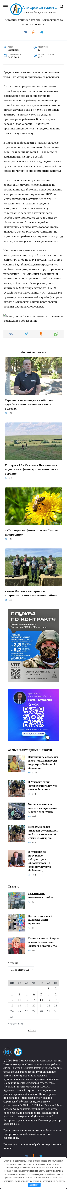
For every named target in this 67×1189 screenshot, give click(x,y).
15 (48, 1000)
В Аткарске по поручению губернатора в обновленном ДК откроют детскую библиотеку (39, 861)
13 (33, 1000)
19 (26, 1005)
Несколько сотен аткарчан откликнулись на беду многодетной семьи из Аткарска (43, 832)
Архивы (13, 963)
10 (11, 1000)
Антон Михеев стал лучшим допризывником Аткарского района (31, 593)
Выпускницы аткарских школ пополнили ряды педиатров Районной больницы (43, 762)
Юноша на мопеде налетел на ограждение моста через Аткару (43, 808)
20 (33, 1005)
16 (55, 1000)
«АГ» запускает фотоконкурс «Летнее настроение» (31, 532)
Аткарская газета (39, 7)
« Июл (32, 1030)
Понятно (34, 1184)
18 (19, 1005)
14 (41, 1000)
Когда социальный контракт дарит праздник (40, 919)
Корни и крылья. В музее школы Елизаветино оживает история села (43, 942)
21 (41, 1005)
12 (26, 1000)
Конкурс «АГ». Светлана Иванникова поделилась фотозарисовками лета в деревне (31, 469)
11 (19, 1000)
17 (11, 1005)
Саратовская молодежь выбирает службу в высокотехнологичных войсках (29, 404)
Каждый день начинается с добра (40, 895)
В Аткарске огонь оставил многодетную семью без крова (42, 785)
